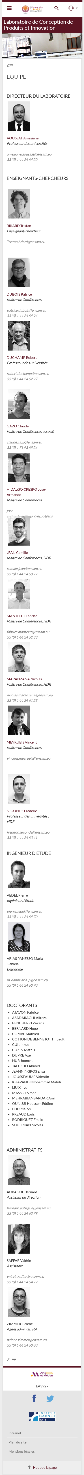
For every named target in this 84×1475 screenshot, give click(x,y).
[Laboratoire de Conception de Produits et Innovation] (32, 9)
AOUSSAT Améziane (23, 138)
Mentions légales (22, 1451)
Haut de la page (45, 1467)
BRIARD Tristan (19, 225)
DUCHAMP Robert (22, 357)
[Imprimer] (14, 1359)
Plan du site (17, 1442)
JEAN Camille (17, 552)
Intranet (15, 1433)
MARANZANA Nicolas (24, 679)
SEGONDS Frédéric (22, 811)
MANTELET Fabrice (22, 616)
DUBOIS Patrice (19, 294)
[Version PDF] (9, 1359)
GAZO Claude (18, 426)
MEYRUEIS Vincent (22, 742)
